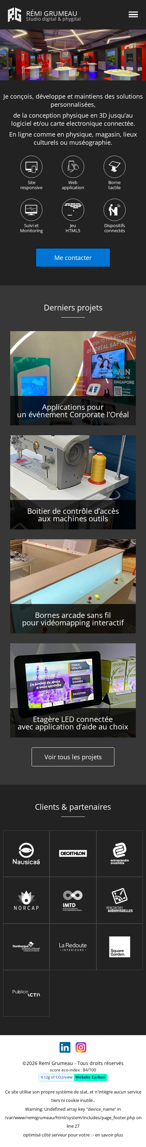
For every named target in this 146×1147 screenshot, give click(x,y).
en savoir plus (109, 1135)
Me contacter (73, 258)
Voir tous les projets (73, 757)
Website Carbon (90, 1077)
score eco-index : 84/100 (73, 1069)
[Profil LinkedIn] (65, 1047)
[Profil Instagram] (81, 1047)
